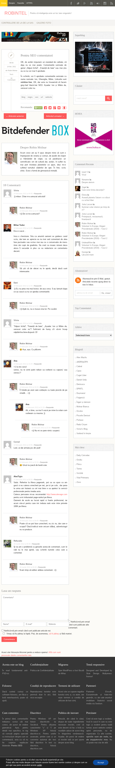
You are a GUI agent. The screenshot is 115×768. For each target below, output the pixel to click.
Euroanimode (92, 694)
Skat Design (92, 673)
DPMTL (80, 389)
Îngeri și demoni (83, 402)
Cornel (17, 442)
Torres (79, 469)
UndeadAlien (87, 242)
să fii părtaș (54, 634)
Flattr (64, 107)
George (85, 252)
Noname (85, 180)
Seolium (98, 703)
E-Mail (59, 107)
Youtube (91, 3)
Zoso (79, 482)
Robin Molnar (26, 208)
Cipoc (79, 371)
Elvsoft (108, 692)
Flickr (98, 3)
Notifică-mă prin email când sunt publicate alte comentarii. (79, 625)
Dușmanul (81, 393)
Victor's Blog (82, 429)
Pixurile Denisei (83, 415)
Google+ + (54, 107)
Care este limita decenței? (93, 190)
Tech (11, 74)
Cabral (79, 366)
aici (48, 694)
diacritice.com (36, 748)
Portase (80, 420)
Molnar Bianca (83, 406)
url (42, 97)
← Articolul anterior (15, 116)
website (48, 97)
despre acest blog (66, 742)
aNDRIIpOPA (82, 362)
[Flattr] (38, 107)
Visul (84, 175)
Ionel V (85, 172)
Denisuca (81, 384)
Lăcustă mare (88, 255)
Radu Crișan (82, 424)
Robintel (15, 13)
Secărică (34, 725)
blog (23, 97)
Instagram (105, 3)
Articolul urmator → (55, 116)
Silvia (16, 190)
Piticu (79, 464)
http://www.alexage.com (57, 494)
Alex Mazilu (82, 357)
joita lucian (87, 214)
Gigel (84, 187)
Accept (100, 762)
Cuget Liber (81, 375)
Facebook (71, 3)
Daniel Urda (82, 380)
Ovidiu (79, 460)
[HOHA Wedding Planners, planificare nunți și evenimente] (93, 150)
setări (39, 765)
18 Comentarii (11, 79)
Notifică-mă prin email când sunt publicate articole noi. (27, 631)
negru (30, 97)
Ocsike (80, 411)
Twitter (78, 3)
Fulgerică (80, 398)
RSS (111, 3)
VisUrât (80, 473)
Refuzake (18, 541)
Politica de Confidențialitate (42, 670)
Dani (16, 283)
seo (36, 97)
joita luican (87, 204)
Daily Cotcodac (83, 455)
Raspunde (38, 193)
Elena (84, 195)
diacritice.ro (35, 734)
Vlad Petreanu (83, 478)
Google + (84, 3)
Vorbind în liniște (84, 433)
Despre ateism (88, 182)
